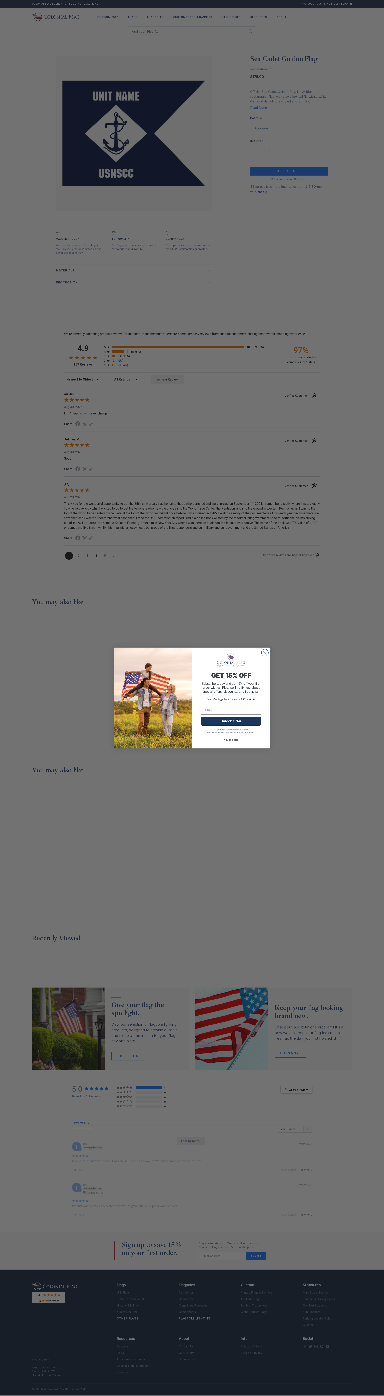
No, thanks (231, 740)
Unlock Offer (231, 721)
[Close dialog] (264, 652)
